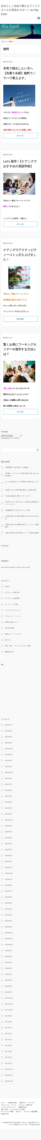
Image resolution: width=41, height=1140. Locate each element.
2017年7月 (8, 1028)
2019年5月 (8, 903)
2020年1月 (8, 867)
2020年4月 (8, 849)
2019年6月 (8, 897)
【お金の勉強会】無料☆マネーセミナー (18, 496)
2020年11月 (9, 820)
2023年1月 (8, 743)
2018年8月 (8, 956)
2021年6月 (8, 790)
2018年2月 (8, 986)
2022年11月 (9, 754)
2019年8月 (8, 885)
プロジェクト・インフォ (13, 616)
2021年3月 (8, 802)
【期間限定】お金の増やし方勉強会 (16, 467)
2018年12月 (9, 933)
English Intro (5, 1114)
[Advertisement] (20, 688)
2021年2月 (8, 808)
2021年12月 (9, 772)
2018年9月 (8, 950)
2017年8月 (8, 1022)
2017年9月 (8, 1016)
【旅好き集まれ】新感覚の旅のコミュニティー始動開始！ (22, 526)
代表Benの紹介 (12, 1102)
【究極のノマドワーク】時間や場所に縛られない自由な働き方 (22, 474)
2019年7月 (8, 891)
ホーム (3, 1102)
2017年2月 (8, 1057)
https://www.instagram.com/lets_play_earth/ (15, 567)
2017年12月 (9, 998)
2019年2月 (8, 921)
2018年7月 (8, 962)
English (7, 586)
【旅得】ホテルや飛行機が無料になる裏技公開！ (21, 490)
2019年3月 (8, 915)
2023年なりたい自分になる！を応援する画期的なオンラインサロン (22, 503)
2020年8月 (8, 826)
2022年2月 (8, 760)
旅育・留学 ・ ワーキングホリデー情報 (18, 646)
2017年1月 (8, 1063)
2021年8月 (8, 778)
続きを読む (20, 135)
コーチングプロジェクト (13, 610)
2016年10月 (9, 1081)
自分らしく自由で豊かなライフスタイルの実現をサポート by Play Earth (20, 10)
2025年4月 (8, 725)
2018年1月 (8, 992)
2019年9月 (8, 879)
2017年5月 (8, 1039)
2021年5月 (8, 796)
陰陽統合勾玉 (9, 652)
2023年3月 (8, 737)
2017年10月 (9, 1010)
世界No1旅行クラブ (11, 622)
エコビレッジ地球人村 (12, 592)
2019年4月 (8, 909)
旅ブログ (8, 640)
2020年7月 (8, 832)
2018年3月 (8, 980)
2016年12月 (9, 1069)
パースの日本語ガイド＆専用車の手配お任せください (22, 483)
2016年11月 (9, 1075)
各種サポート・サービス (13, 634)
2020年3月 (8, 855)
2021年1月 (8, 814)
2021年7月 (8, 784)
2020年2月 (8, 861)
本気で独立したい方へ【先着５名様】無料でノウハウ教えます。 (19, 73)
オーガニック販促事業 (12, 598)
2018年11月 (9, 938)
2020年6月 (8, 838)
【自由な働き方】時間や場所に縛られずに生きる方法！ (22, 517)
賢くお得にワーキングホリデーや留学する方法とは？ (19, 349)
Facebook (5, 546)
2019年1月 (8, 927)
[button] (2, 31)
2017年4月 (8, 1045)
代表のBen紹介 (10, 628)
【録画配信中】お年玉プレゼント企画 (17, 510)
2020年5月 (8, 843)
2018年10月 (9, 944)
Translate (16, 438)
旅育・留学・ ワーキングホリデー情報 (13, 1109)
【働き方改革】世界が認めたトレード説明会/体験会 (22, 533)
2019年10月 (9, 873)
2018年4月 (8, 974)
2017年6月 (8, 1034)
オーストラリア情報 (11, 604)
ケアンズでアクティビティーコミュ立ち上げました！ (20, 254)
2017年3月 (8, 1051)
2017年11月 (9, 1004)
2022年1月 (8, 766)
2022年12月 (9, 749)
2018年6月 (8, 968)
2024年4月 (8, 731)
